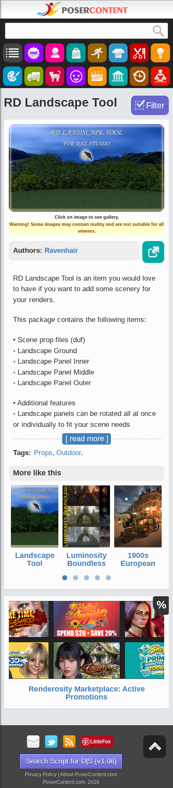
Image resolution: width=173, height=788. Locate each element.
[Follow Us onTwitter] (51, 742)
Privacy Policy (41, 774)
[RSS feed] (69, 742)
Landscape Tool (35, 559)
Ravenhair (61, 251)
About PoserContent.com (88, 774)
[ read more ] (87, 438)
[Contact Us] (33, 742)
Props (43, 453)
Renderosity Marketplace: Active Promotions (87, 693)
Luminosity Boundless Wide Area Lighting (86, 567)
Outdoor (68, 453)
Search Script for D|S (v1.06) (71, 761)
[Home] (82, 8)
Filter (155, 105)
